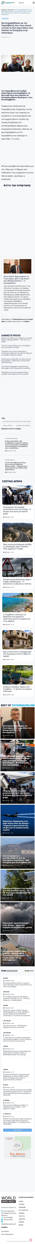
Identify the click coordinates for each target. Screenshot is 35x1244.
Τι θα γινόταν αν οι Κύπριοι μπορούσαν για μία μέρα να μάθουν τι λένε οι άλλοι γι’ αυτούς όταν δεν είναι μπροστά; (17, 1039)
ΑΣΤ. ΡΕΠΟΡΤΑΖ (23, 1210)
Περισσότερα (17, 1130)
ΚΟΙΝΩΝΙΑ (6, 1100)
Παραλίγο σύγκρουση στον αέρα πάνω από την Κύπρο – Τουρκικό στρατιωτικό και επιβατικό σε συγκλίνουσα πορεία (16, 825)
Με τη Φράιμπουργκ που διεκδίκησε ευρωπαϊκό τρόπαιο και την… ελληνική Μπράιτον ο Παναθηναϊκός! (16, 998)
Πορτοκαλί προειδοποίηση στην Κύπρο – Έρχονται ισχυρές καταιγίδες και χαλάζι (17, 925)
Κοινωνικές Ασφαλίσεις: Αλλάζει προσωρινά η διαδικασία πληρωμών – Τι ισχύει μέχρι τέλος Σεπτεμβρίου (16, 955)
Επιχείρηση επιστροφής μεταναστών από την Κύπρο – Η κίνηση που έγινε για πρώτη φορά (17, 510)
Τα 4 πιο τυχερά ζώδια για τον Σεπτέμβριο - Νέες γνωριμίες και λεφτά (16, 346)
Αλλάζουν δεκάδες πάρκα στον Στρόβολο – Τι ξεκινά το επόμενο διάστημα (17, 689)
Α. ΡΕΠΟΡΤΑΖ (7, 1114)
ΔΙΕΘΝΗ (5, 978)
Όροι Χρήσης (5, 1231)
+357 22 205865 (8, 1217)
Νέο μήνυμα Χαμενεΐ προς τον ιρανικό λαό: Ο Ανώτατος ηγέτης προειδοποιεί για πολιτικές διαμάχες (17, 984)
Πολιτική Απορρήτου (7, 1234)
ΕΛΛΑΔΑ (5, 1085)
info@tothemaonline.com (8, 1224)
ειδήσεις (27, 321)
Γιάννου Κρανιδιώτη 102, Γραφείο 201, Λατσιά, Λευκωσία (8, 1213)
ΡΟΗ (9, 970)
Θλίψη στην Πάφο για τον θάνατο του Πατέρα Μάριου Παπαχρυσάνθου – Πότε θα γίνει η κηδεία (16, 339)
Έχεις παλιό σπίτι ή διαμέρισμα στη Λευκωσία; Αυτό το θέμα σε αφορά (17, 653)
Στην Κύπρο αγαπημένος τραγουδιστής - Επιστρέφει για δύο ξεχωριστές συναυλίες (15, 367)
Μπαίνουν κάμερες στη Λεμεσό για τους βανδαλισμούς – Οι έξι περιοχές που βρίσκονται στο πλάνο (17, 891)
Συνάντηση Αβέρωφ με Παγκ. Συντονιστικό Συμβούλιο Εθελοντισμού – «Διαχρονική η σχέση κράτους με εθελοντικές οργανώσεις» (16, 466)
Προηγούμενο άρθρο (12, 438)
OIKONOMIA (22, 1207)
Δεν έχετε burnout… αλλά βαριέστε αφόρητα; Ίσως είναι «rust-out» (15, 1026)
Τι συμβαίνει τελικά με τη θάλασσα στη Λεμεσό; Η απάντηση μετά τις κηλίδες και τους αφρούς (16, 617)
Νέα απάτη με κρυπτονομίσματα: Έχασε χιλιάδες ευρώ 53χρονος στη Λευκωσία (14, 373)
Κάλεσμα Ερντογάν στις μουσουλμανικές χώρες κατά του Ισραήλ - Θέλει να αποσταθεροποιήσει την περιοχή (17, 1053)
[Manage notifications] (30, 1240)
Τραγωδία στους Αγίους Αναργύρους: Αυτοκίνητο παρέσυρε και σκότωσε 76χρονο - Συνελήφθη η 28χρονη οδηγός (17, 353)
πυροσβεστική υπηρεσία (23, 425)
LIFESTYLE (22, 1216)
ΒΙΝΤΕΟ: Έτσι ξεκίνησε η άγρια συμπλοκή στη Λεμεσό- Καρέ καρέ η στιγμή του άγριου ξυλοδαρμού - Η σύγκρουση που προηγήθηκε (17, 760)
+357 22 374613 (8, 1219)
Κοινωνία (10, 10)
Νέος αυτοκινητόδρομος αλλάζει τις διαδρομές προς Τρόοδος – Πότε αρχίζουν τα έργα (17, 546)
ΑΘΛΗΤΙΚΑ (6, 992)
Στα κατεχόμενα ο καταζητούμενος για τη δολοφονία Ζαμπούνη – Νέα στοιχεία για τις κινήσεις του (17, 859)
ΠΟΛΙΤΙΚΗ (21, 1204)
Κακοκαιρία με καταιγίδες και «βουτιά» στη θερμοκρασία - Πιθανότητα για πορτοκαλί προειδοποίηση (16, 360)
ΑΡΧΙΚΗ (21, 1201)
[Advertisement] (17, 401)
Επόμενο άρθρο (9, 460)
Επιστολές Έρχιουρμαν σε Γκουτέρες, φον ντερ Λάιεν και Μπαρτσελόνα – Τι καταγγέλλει (16, 279)
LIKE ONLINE (7, 1021)
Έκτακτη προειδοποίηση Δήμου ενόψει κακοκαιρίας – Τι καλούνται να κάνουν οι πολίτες (17, 581)
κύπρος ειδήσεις (8, 425)
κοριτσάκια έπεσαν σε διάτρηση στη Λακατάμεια (17, 421)
